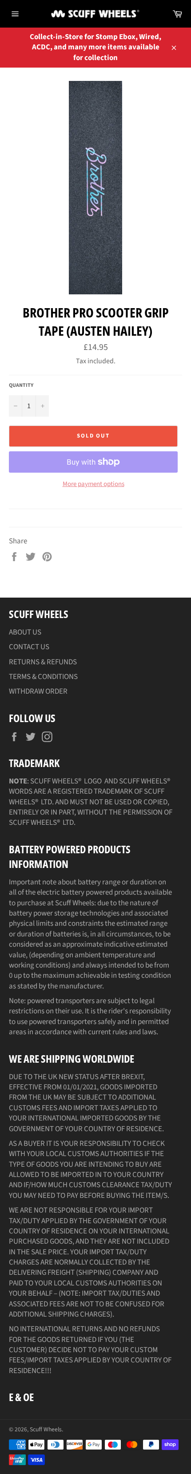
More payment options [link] (93, 484)
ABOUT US (25, 632)
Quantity (21, 385)
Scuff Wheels (46, 1429)
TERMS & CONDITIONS (43, 676)
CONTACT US (29, 647)
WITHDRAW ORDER (38, 691)
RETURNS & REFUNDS (43, 662)
